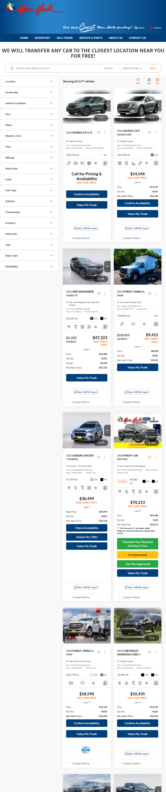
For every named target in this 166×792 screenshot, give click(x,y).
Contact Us (137, 38)
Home (24, 38)
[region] (137, 191)
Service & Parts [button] (90, 38)
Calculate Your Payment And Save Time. (137, 543)
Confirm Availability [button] (87, 194)
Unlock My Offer (87, 537)
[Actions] (104, 132)
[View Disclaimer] (96, 163)
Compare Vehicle (80, 238)
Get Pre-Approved (138, 564)
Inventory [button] (42, 38)
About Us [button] (115, 38)
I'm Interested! (137, 555)
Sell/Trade (65, 38)
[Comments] (105, 163)
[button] (107, 105)
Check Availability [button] (86, 528)
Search (153, 68)
